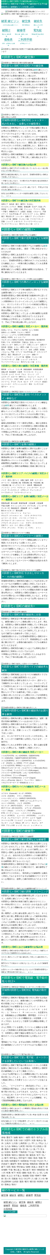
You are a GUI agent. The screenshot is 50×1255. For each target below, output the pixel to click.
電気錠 (15, 1205)
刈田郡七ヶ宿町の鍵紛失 (17, 606)
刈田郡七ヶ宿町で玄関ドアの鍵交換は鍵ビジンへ (19, 1)
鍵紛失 (30, 1202)
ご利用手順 (33, 1205)
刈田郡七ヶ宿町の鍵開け (17, 229)
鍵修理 (7, 1205)
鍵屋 (36, 70)
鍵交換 (22, 1202)
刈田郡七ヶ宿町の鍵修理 (17, 830)
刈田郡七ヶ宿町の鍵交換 (17, 57)
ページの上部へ (10, 1212)
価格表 (23, 1205)
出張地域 (8, 1209)
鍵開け (38, 1202)
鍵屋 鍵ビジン (10, 1202)
